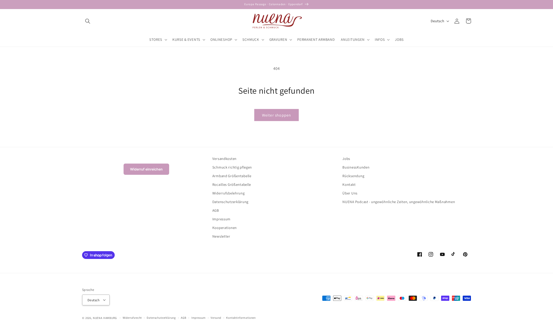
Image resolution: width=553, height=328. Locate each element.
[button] (88, 21)
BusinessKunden (355, 167)
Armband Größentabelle (231, 175)
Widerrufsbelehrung (228, 193)
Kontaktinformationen (241, 318)
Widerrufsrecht (132, 318)
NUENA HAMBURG (105, 318)
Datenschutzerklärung (230, 201)
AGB (215, 210)
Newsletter (221, 236)
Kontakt (349, 184)
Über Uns (350, 193)
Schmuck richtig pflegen (232, 167)
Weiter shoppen (276, 115)
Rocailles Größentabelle (231, 184)
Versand (216, 318)
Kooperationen (224, 227)
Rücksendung (353, 175)
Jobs (346, 158)
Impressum (221, 219)
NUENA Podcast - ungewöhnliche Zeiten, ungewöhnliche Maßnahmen (398, 201)
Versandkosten (224, 158)
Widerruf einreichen (146, 169)
